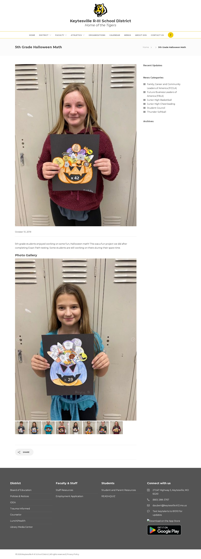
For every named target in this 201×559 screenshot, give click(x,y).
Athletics (76, 35)
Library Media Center (21, 527)
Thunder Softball (156, 112)
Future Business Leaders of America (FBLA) (162, 94)
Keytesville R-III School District (35, 554)
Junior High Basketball (159, 100)
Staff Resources (64, 490)
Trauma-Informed (20, 508)
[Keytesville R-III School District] (100, 10)
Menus (127, 35)
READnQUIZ (108, 496)
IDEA (13, 502)
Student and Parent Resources (118, 490)
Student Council (156, 108)
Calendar (114, 35)
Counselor (15, 514)
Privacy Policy (73, 554)
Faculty (59, 35)
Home (32, 35)
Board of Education (20, 490)
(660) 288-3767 (161, 499)
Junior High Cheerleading (161, 104)
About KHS (141, 35)
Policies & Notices (19, 496)
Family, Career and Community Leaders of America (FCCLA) (163, 86)
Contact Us (157, 35)
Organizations (97, 35)
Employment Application (69, 496)
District (43, 35)
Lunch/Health (17, 521)
